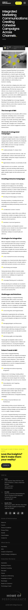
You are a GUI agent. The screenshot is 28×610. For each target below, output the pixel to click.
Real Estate (4, 581)
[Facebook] (6, 513)
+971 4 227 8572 (9, 486)
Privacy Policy (4, 530)
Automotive (4, 563)
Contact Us (18, 3)
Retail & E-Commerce (6, 583)
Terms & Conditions (6, 527)
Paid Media (4, 546)
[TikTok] (18, 513)
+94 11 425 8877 (9, 499)
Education (3, 570)
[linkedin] (22, 513)
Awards (3, 532)
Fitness (3, 573)
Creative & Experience (7, 551)
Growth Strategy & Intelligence (9, 554)
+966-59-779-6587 (9, 508)
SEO (2, 549)
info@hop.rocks (9, 488)
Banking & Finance (6, 565)
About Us (3, 522)
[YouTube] (14, 513)
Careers (3, 525)
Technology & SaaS (6, 586)
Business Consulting (6, 568)
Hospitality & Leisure (6, 578)
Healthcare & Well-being (7, 575)
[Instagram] (10, 513)
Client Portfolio (5, 535)
